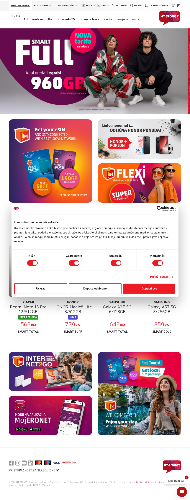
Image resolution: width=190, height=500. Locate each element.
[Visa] (56, 462)
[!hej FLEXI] (139, 183)
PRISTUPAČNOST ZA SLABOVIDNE (32, 470)
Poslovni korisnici (43, 5)
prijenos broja (89, 19)
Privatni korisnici (20, 5)
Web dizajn (24, 485)
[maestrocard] (47, 462)
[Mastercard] (38, 462)
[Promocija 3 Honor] (139, 139)
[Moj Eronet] (50, 415)
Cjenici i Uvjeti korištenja (121, 482)
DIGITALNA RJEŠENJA (67, 5)
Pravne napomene (58, 482)
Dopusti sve (149, 288)
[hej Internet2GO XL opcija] (50, 371)
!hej (50, 19)
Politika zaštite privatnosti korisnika (153, 482)
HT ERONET (16, 16)
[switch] (74, 263)
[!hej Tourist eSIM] (50, 161)
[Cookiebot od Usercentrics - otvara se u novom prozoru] (159, 208)
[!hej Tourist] (139, 393)
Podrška (138, 5)
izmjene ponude (128, 19)
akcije (108, 19)
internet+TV (66, 19)
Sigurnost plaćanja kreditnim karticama (88, 482)
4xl (25, 19)
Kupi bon (90, 5)
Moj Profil (121, 5)
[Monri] (69, 462)
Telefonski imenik (159, 5)
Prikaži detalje (159, 276)
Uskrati (40, 288)
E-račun (105, 5)
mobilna (38, 19)
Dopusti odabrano (95, 288)
